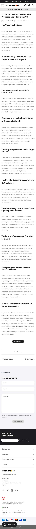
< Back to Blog (18, 341)
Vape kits (18, 326)
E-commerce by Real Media (19, 526)
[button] (3, 5)
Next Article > (29, 359)
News (20, 351)
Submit (24, 440)
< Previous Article (7, 359)
